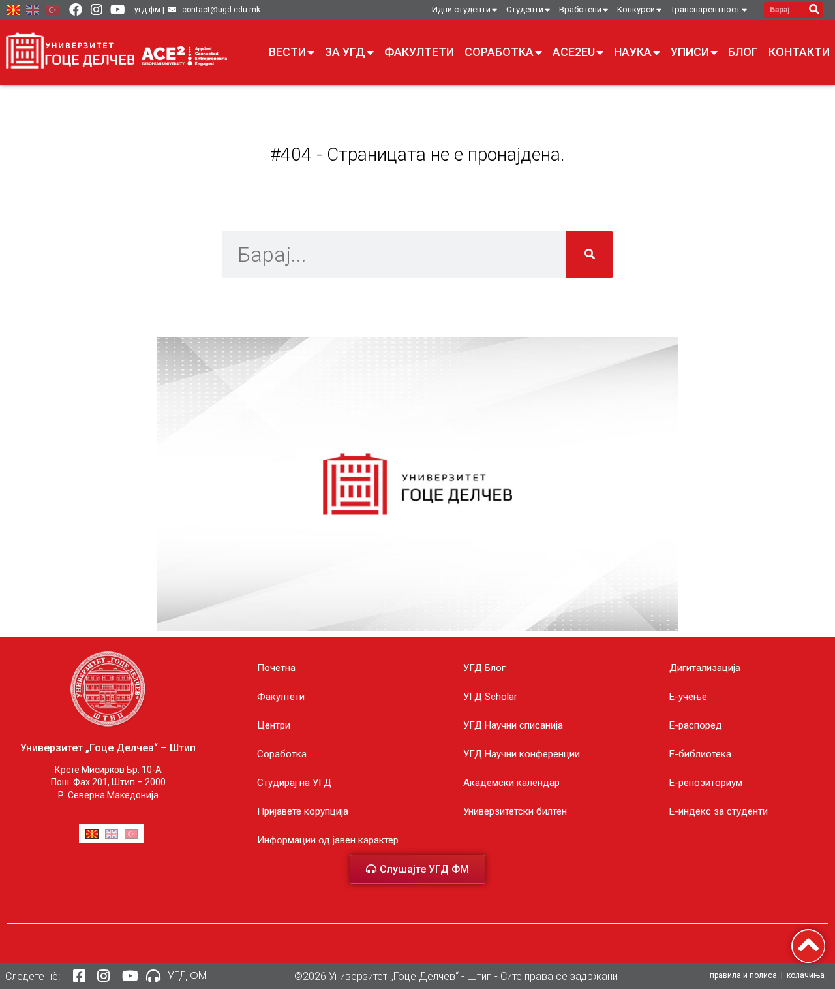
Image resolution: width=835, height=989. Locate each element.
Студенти (524, 9)
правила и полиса (743, 975)
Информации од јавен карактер (328, 840)
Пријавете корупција (302, 811)
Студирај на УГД (294, 783)
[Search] (814, 10)
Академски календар (511, 783)
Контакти (799, 52)
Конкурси (636, 9)
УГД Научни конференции (521, 754)
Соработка (499, 52)
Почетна (276, 668)
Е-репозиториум (705, 783)
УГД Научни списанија (513, 725)
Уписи (690, 52)
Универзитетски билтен (515, 811)
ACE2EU (574, 52)
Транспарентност (705, 9)
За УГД (345, 52)
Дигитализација (704, 668)
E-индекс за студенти (718, 811)
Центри (273, 725)
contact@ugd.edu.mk (221, 9)
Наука (633, 52)
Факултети (419, 52)
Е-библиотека (700, 754)
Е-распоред (695, 725)
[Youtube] (117, 10)
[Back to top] (808, 946)
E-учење (688, 696)
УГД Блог (484, 668)
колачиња (806, 975)
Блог (743, 52)
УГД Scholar (490, 696)
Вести (287, 52)
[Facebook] (75, 10)
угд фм (147, 9)
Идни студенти (461, 9)
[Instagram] (96, 10)
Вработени (580, 9)
